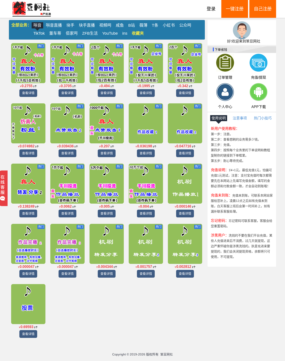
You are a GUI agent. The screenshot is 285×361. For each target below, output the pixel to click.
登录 (211, 8)
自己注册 (263, 8)
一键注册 (235, 8)
